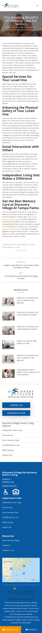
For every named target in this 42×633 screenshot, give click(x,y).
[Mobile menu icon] (37, 5)
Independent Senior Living (12, 430)
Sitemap (29, 614)
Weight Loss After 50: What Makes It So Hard (27, 342)
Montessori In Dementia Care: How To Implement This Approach (28, 300)
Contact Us (6, 479)
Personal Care (7, 435)
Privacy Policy (34, 608)
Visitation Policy (9, 611)
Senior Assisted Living (10, 440)
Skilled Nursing (7, 450)
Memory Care (14, 247)
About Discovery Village (10, 540)
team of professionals (10, 229)
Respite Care (7, 455)
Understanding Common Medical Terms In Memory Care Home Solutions (28, 372)
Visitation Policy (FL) (9, 486)
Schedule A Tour (8, 550)
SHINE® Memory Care (11, 445)
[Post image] (9, 302)
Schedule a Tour (8, 482)
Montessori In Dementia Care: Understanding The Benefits (28, 313)
